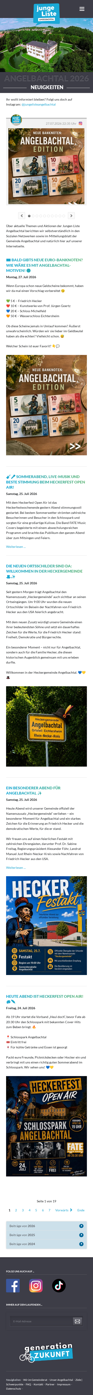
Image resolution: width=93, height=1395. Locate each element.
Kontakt (38, 1384)
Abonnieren (77, 1322)
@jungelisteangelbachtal (39, 104)
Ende (80, 1210)
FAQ (28, 1384)
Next (71, 215)
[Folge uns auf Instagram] (36, 1291)
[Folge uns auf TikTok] (59, 1291)
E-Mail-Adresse (22, 1321)
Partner (50, 1384)
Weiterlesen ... (16, 547)
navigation (82, 9)
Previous (21, 215)
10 (64, 216)
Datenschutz (13, 1388)
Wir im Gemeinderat (35, 1379)
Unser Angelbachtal (61, 1379)
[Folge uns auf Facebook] (13, 1291)
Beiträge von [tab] (22, 1226)
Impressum (63, 1384)
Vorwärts (61, 1210)
